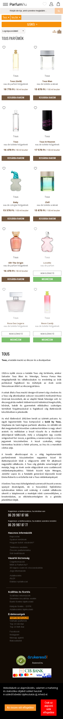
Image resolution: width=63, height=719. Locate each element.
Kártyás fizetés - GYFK (20, 606)
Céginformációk (17, 562)
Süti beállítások (17, 553)
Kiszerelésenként (54, 31)
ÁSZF (12, 578)
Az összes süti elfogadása (20, 707)
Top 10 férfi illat (17, 627)
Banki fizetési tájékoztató (21, 601)
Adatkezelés (15, 575)
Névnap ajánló (17, 638)
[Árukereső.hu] (37, 658)
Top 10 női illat (17, 624)
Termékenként (59, 31)
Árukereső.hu (37, 663)
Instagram (14, 634)
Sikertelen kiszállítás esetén (23, 598)
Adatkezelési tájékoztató (21, 609)
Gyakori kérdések (18, 539)
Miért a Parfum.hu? (19, 564)
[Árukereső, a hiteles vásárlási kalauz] (21, 664)
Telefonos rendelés (19, 547)
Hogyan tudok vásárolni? (22, 542)
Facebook (15, 631)
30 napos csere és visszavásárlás (26, 568)
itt (36, 694)
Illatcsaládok (16, 640)
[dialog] (31, 701)
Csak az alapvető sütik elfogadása (48, 707)
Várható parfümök (18, 621)
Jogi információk (18, 571)
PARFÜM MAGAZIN (19, 618)
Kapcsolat (14, 536)
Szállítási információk (20, 595)
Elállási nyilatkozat (19, 581)
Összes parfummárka (20, 550)
